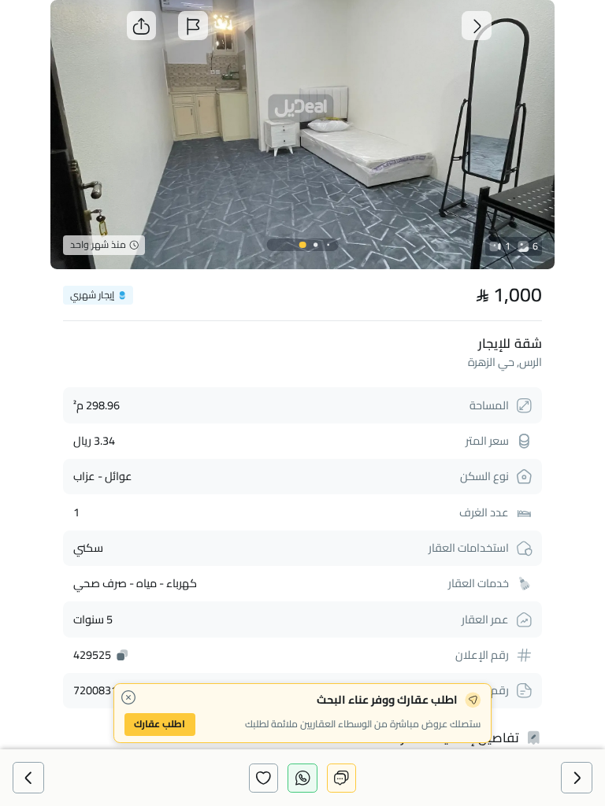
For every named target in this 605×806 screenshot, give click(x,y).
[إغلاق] (129, 698)
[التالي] (28, 777)
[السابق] (576, 777)
